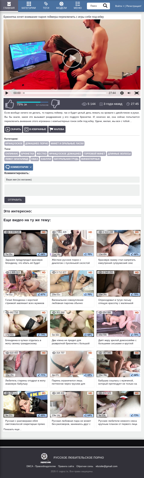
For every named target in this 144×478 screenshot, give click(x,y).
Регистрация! (133, 6)
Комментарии (19, 167)
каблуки (46, 159)
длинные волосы (119, 153)
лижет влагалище (17, 159)
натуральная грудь (66, 159)
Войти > (119, 6)
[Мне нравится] (9, 103)
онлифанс (11, 153)
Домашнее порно (36, 143)
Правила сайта (66, 466)
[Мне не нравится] (55, 103)
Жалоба (59, 129)
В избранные (37, 129)
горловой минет (94, 153)
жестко (42, 153)
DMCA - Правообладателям (41, 466)
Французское (14, 143)
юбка (34, 159)
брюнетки (27, 153)
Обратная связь (84, 466)
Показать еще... (13, 429)
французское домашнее (65, 153)
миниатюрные (90, 159)
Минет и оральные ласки (67, 143)
